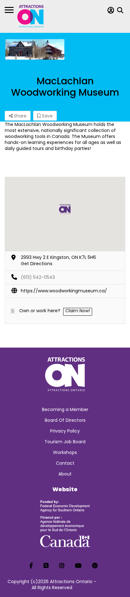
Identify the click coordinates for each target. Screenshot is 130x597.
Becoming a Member (65, 409)
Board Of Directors (65, 420)
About (65, 474)
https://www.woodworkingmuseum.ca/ (64, 291)
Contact (65, 463)
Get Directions (36, 263)
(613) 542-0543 (38, 277)
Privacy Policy (65, 431)
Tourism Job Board (65, 442)
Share (20, 116)
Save (47, 116)
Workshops (65, 452)
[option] (34, 49)
